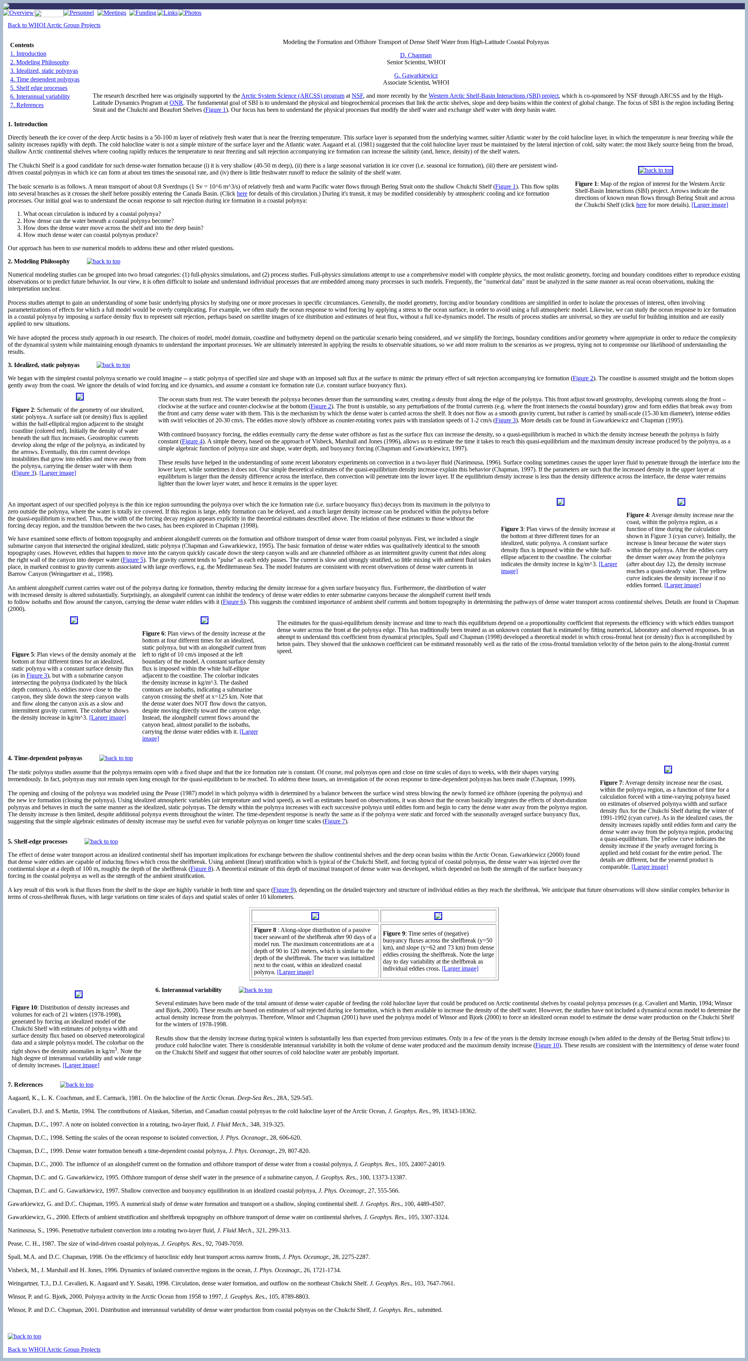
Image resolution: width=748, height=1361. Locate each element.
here (641, 204)
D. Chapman (416, 55)
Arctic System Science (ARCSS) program (292, 95)
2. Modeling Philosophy (39, 62)
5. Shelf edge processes (38, 88)
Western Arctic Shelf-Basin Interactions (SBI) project (494, 95)
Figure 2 (583, 378)
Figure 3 (24, 473)
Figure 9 (283, 889)
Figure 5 (133, 559)
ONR (176, 102)
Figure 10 (547, 1045)
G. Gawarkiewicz (416, 75)
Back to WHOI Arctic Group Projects (54, 25)
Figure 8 (201, 868)
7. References (27, 105)
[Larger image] (710, 204)
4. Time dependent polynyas (44, 79)
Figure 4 (192, 441)
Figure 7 (335, 821)
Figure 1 (215, 109)
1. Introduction (28, 53)
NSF (357, 95)
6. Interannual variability (40, 96)
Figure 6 (233, 601)
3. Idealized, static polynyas (44, 70)
